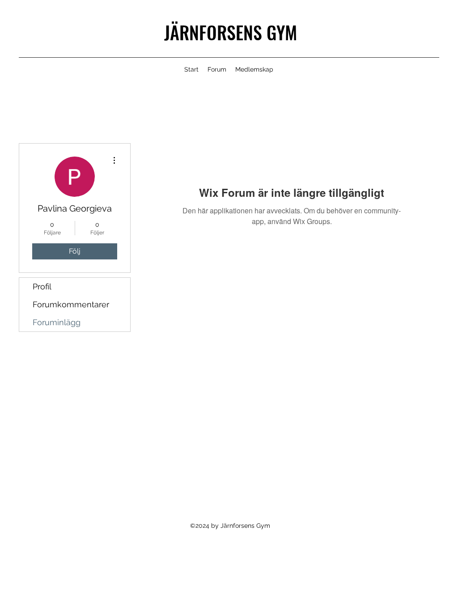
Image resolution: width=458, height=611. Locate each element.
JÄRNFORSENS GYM (230, 32)
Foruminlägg (57, 322)
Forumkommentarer (71, 304)
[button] (254, 69)
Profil (42, 286)
